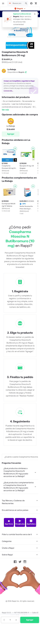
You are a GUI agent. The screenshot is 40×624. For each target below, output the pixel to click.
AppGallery (31, 524)
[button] (20, 8)
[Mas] (16, 620)
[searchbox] (17, 3)
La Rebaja (12, 69)
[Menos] (4, 620)
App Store (9, 524)
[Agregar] (15, 148)
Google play (20, 524)
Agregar (10, 134)
